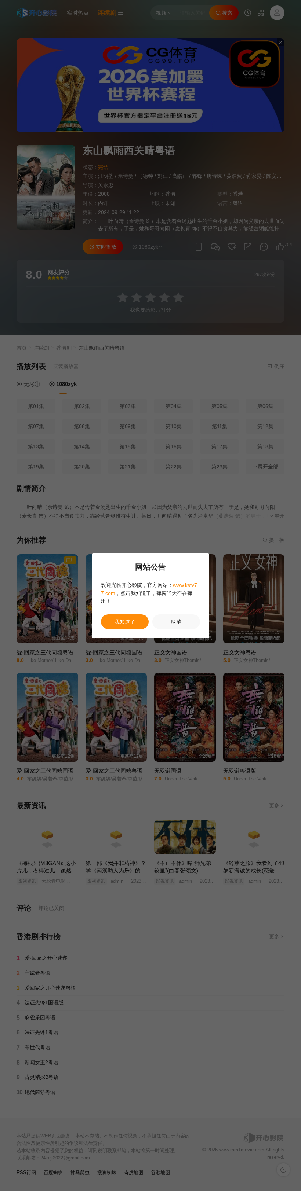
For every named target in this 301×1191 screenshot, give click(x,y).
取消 (176, 622)
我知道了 (125, 622)
